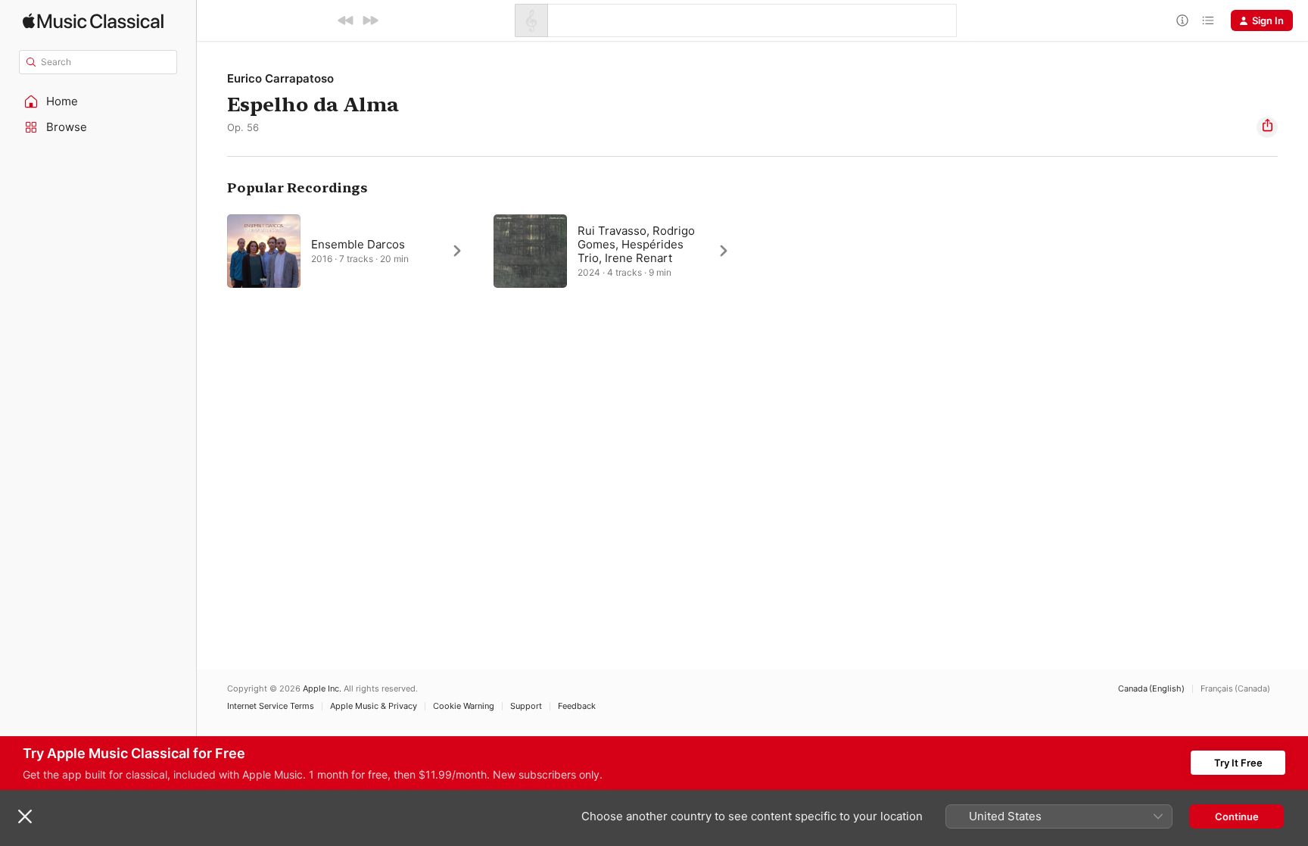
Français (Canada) (1235, 689)
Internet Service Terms (270, 706)
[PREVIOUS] (346, 20)
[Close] (25, 816)
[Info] (1182, 20)
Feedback (577, 706)
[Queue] (1208, 20)
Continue (1237, 816)
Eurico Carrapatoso (280, 78)
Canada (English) (1151, 689)
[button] (98, 101)
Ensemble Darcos (358, 244)
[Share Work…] (1267, 127)
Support (526, 706)
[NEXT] (370, 20)
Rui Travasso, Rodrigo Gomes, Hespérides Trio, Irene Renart (636, 244)
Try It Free (1238, 763)
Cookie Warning (463, 706)
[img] (93, 21)
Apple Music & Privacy (373, 706)
